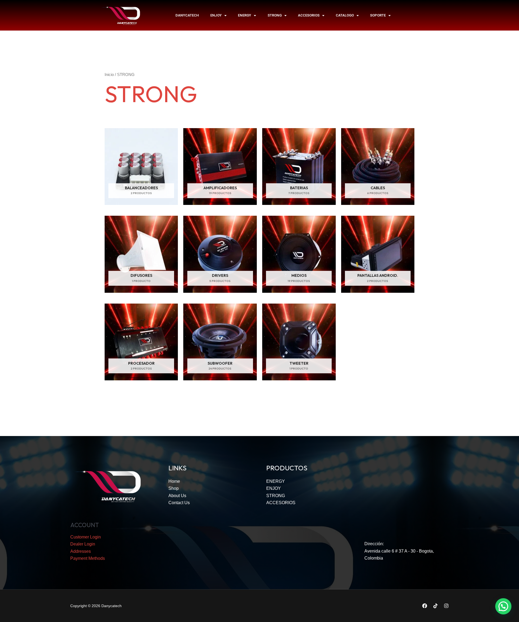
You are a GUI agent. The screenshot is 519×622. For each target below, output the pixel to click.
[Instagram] (446, 605)
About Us (177, 495)
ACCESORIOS (309, 15)
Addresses (80, 551)
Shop (173, 488)
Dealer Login (82, 544)
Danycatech (187, 15)
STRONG (275, 15)
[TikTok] (435, 605)
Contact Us (179, 502)
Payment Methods (87, 558)
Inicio (109, 74)
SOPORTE (378, 15)
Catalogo (345, 15)
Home (174, 481)
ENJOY (216, 15)
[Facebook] (424, 605)
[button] (503, 606)
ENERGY (244, 15)
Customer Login (85, 537)
